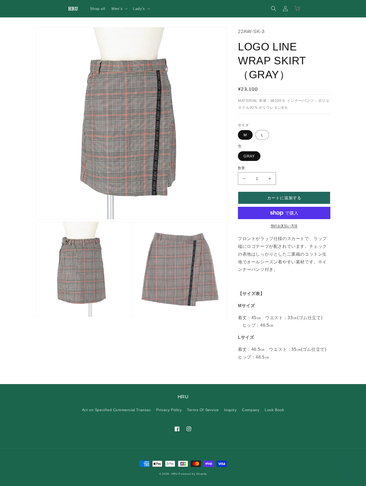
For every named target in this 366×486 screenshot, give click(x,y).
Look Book (274, 410)
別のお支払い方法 (284, 226)
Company (250, 410)
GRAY (249, 156)
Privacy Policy (169, 410)
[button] (119, 8)
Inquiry (230, 410)
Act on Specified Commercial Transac (116, 410)
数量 (241, 168)
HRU (174, 473)
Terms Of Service (203, 410)
